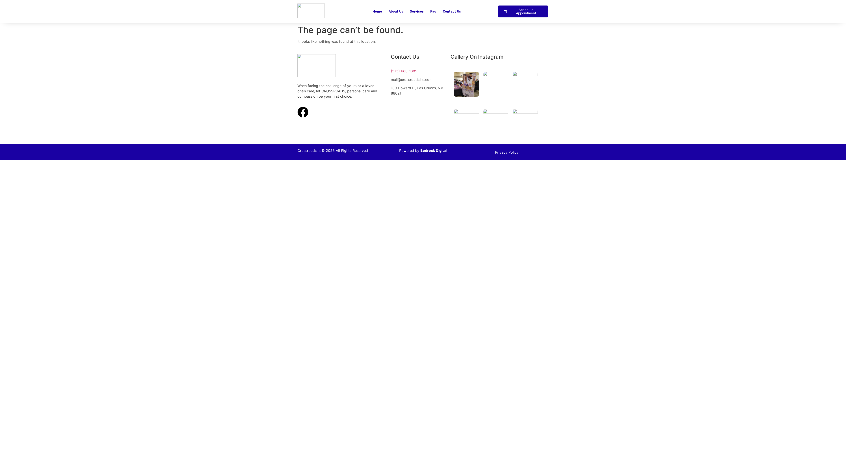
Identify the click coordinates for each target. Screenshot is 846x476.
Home (377, 11)
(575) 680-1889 (404, 71)
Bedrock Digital (433, 150)
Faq (433, 11)
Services (417, 11)
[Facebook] (302, 112)
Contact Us (452, 11)
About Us (396, 11)
